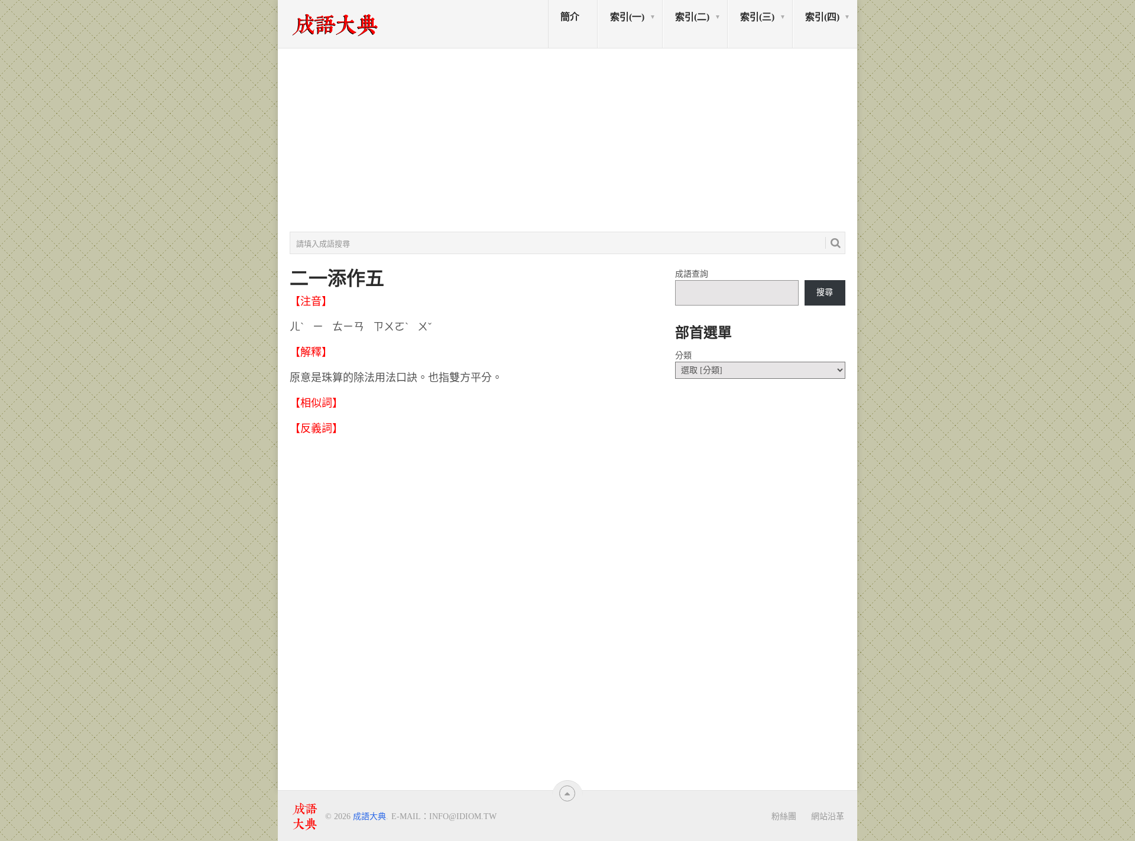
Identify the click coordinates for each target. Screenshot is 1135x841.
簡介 (569, 17)
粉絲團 (783, 816)
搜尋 (824, 292)
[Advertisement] (567, 140)
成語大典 (369, 816)
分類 (683, 355)
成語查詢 (691, 273)
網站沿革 (827, 816)
